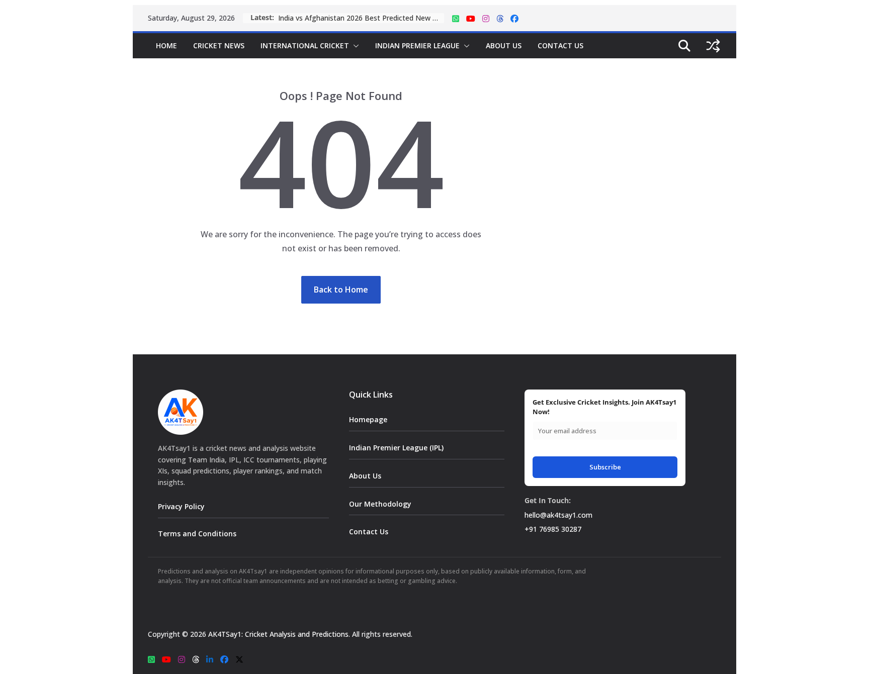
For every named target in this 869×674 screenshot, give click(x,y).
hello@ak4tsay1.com (558, 515)
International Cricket (304, 45)
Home (166, 45)
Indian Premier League (417, 45)
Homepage (368, 419)
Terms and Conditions (197, 533)
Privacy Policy (181, 506)
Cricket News (218, 45)
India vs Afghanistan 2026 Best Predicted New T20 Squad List (361, 18)
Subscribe (605, 466)
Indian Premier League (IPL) (396, 447)
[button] (354, 46)
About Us (504, 45)
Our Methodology (380, 504)
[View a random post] (713, 46)
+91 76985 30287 (553, 529)
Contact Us (560, 45)
